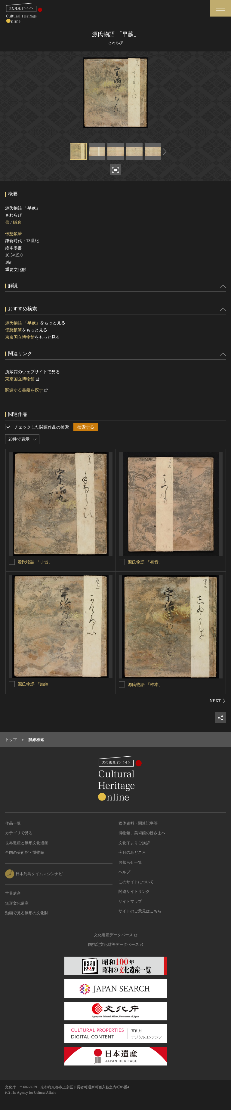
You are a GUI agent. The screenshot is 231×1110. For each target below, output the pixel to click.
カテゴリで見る (18, 833)
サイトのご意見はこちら (140, 911)
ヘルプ (124, 872)
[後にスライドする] (164, 151)
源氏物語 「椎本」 (145, 684)
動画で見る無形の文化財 (26, 913)
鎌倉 (17, 222)
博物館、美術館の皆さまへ (142, 833)
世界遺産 (13, 893)
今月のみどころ (132, 852)
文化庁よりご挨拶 (134, 843)
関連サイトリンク (134, 891)
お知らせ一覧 (130, 862)
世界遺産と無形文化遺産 (26, 843)
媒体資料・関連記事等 (138, 823)
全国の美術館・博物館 (24, 852)
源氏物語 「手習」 (35, 562)
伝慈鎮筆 (13, 234)
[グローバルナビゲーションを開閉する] (220, 8)
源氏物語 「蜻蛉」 (35, 684)
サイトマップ (130, 901)
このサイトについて (136, 882)
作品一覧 (13, 823)
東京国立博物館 (20, 337)
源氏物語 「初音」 (145, 562)
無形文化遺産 (17, 903)
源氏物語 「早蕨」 (22, 323)
